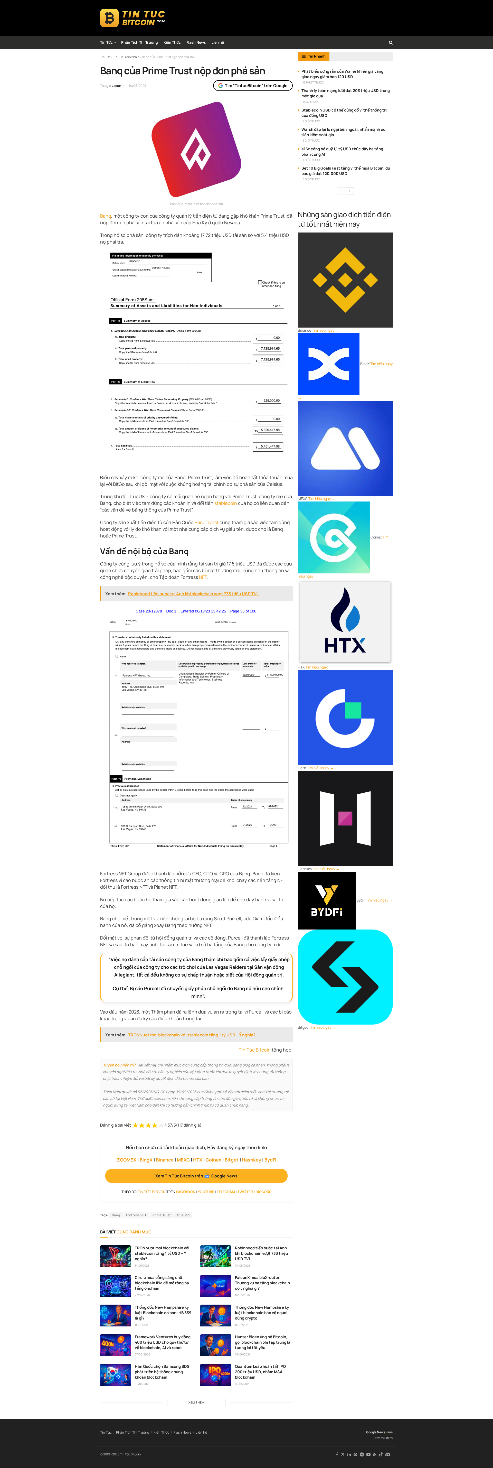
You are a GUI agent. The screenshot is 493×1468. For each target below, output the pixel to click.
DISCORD (263, 1191)
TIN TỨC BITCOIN (152, 1191)
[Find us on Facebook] (337, 1454)
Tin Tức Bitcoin (255, 1050)
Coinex (213, 1160)
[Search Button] (391, 42)
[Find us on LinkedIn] (349, 1454)
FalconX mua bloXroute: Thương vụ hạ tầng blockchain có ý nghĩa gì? (262, 1283)
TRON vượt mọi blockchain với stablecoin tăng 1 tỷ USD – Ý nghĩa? (162, 1253)
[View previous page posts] (341, 190)
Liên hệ (218, 42)
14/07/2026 (142, 1325)
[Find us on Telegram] (362, 1454)
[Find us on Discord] (387, 1454)
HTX (197, 1160)
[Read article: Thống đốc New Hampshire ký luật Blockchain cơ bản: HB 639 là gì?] (115, 1316)
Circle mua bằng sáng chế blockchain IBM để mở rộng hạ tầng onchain (162, 1283)
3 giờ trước (311, 140)
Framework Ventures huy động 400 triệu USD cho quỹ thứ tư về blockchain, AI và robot (163, 1342)
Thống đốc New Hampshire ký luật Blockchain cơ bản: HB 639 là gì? (163, 1313)
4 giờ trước (311, 160)
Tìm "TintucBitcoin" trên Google (256, 85)
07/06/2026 (243, 1354)
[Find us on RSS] (374, 1454)
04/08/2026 (242, 1265)
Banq (105, 216)
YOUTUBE (206, 1191)
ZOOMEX (126, 1160)
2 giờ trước (311, 121)
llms (390, 1432)
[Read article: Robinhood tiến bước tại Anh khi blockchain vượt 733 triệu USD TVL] (215, 1256)
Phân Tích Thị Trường (139, 42)
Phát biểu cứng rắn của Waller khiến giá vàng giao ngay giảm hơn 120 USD (342, 74)
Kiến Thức (172, 42)
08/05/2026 (142, 1384)
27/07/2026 (142, 1295)
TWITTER (245, 1191)
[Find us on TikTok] (381, 1454)
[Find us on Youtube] (368, 1454)
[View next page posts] (350, 190)
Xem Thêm (196, 1402)
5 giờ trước (311, 179)
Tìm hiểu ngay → (325, 330)
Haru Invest (206, 522)
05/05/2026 (242, 1384)
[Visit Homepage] (132, 18)
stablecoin (225, 503)
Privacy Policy (383, 1438)
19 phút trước (313, 82)
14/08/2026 (142, 1265)
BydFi (270, 1160)
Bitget (232, 1160)
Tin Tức (106, 42)
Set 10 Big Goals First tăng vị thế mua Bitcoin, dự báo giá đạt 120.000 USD (345, 170)
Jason (116, 85)
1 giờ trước (311, 102)
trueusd (183, 1215)
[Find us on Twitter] (343, 1454)
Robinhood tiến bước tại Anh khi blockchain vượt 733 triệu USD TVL (261, 1253)
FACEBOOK (185, 1191)
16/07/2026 (242, 1295)
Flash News (196, 42)
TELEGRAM (226, 1191)
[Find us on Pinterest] (355, 1454)
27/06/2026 (142, 1354)
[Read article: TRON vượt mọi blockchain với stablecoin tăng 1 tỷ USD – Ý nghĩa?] (115, 1256)
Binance (165, 1160)
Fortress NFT (136, 1215)
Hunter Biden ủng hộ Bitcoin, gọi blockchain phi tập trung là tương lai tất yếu (262, 1342)
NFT (203, 577)
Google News (375, 1432)
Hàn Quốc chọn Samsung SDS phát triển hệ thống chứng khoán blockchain (162, 1372)
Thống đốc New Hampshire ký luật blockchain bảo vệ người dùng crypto (262, 1313)
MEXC (183, 1160)
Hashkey (251, 1160)
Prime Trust (162, 1215)
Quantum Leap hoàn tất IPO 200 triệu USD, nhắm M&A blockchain (260, 1372)
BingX (146, 1160)
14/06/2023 (137, 85)
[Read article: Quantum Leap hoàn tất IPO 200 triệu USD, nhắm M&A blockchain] (215, 1375)
